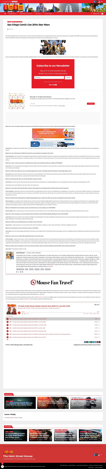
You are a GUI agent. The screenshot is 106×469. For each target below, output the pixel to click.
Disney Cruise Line (83, 431)
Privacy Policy (91, 467)
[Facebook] (17, 272)
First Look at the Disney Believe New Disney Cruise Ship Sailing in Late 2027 (89, 435)
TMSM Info (38, 13)
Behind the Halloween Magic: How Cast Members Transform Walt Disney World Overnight (52, 403)
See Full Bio (50, 266)
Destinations (12, 13)
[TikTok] (18, 272)
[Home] (5, 13)
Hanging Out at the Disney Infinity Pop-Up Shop (86, 344)
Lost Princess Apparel (98, 467)
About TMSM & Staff (64, 465)
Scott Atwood (19, 439)
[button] (91, 13)
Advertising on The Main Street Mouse (95, 465)
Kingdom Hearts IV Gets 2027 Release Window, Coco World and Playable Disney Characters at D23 (85, 403)
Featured (9, 21)
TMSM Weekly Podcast (26, 13)
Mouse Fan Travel (40, 297)
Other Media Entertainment (17, 21)
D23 (72, 399)
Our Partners (48, 13)
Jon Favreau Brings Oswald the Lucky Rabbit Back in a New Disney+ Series (15, 435)
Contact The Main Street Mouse (82, 465)
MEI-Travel (28, 298)
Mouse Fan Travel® (10, 290)
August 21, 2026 (10, 406)
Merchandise (81, 399)
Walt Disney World (46, 399)
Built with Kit (53, 85)
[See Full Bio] (53, 266)
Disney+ (7, 401)
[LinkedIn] (22, 272)
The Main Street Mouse (18, 456)
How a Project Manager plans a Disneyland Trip (19, 344)
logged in (12, 417)
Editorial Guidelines (72, 465)
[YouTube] (20, 272)
